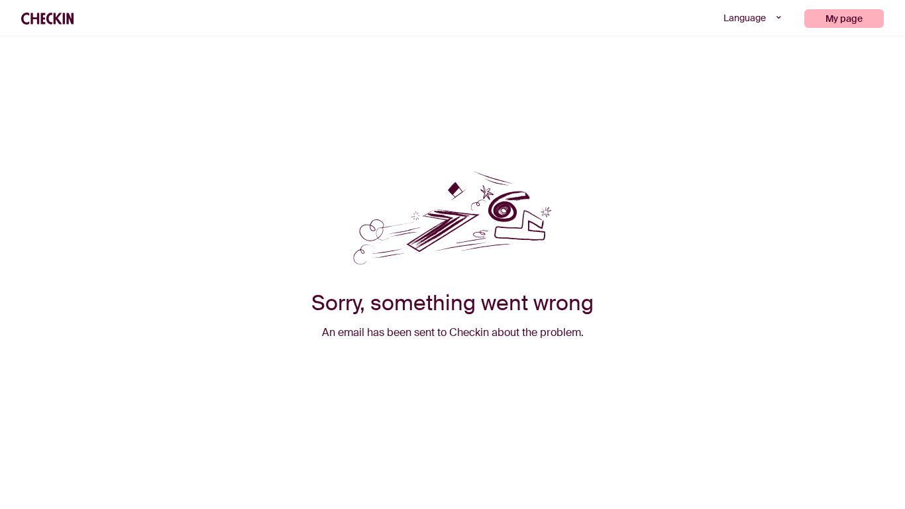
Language (745, 18)
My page (844, 19)
